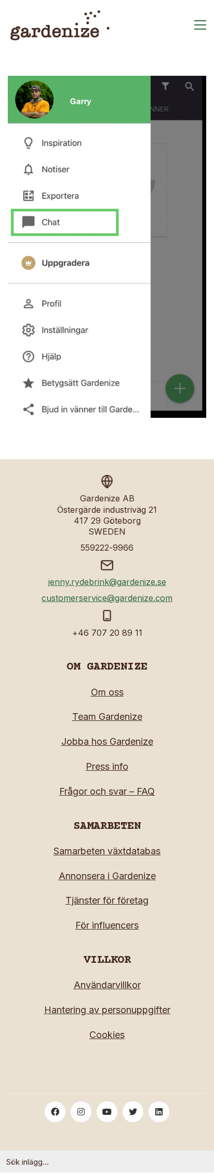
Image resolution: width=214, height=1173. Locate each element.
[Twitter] (133, 1111)
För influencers (107, 925)
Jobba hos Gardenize (107, 741)
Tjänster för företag (107, 900)
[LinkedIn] (159, 1111)
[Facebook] (55, 1111)
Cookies (107, 1034)
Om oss (107, 692)
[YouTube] (107, 1111)
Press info (107, 766)
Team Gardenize (107, 716)
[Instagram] (81, 1111)
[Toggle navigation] (200, 25)
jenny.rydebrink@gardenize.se (107, 582)
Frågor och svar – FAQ (107, 791)
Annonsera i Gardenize (107, 875)
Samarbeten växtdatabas (107, 850)
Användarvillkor (107, 984)
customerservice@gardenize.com (107, 598)
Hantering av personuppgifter (107, 1009)
